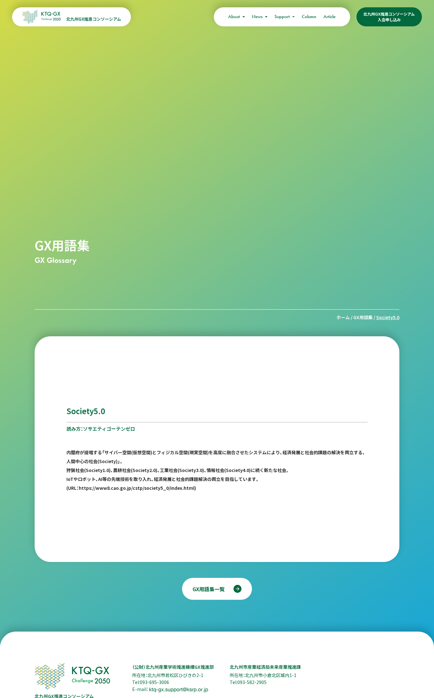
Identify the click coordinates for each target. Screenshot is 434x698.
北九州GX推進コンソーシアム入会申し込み (389, 17)
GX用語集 (363, 317)
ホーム (343, 317)
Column (309, 16)
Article (329, 16)
